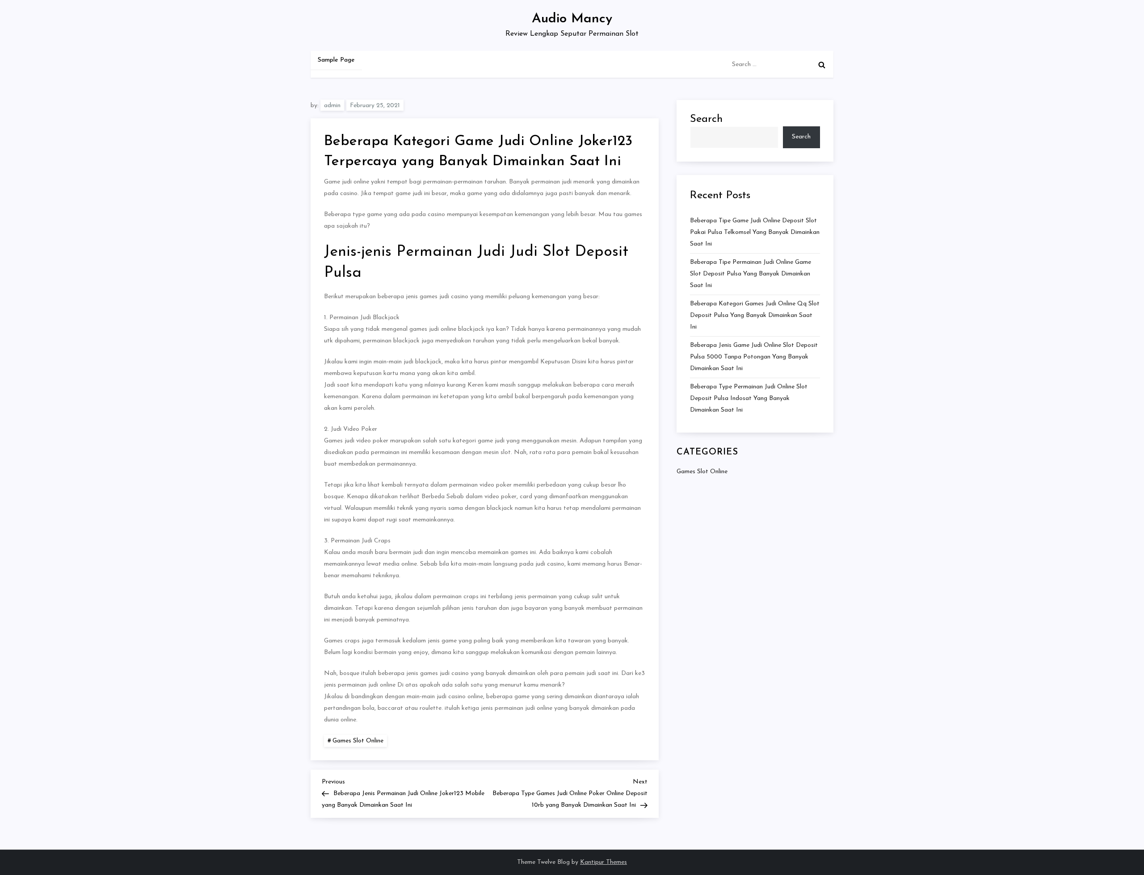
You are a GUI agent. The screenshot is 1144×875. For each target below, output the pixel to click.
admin (332, 105)
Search (706, 119)
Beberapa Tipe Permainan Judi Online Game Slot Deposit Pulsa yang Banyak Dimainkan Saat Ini (750, 274)
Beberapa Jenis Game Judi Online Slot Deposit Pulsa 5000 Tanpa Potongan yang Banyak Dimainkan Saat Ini (754, 357)
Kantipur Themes (603, 862)
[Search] (821, 64)
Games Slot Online (357, 741)
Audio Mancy (572, 19)
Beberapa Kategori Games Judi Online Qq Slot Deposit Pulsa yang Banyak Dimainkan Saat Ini (755, 315)
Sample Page (336, 60)
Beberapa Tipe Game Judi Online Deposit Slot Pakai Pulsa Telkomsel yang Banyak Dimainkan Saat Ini (755, 232)
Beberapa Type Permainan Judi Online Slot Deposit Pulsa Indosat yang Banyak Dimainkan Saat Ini (749, 398)
